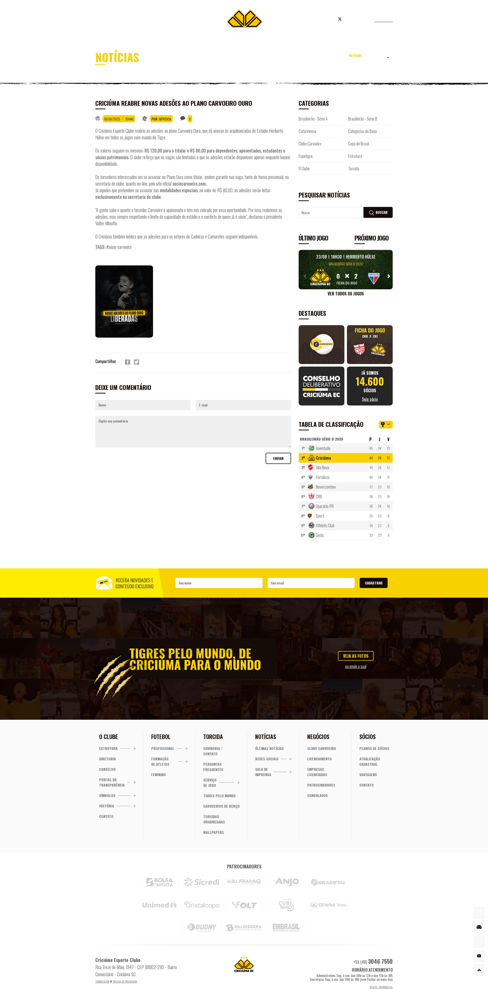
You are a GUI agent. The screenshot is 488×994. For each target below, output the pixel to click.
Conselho (107, 769)
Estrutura (355, 156)
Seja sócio (178, 20)
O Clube (304, 168)
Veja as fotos (356, 656)
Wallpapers (213, 832)
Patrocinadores (321, 785)
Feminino (158, 774)
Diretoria (107, 758)
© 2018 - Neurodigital (381, 987)
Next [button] (387, 276)
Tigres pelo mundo (219, 795)
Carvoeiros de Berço (221, 806)
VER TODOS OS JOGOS (346, 294)
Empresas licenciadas (317, 771)
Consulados (317, 795)
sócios (370, 386)
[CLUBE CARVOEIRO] (479, 941)
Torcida (353, 168)
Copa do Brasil (358, 144)
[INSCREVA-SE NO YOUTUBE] (479, 956)
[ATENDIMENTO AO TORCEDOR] (479, 927)
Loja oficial (308, 20)
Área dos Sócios (137, 20)
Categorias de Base (362, 131)
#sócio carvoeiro (118, 247)
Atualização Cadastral (369, 761)
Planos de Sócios (374, 748)
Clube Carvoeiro (310, 144)
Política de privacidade (125, 981)
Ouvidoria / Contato (213, 751)
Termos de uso (102, 981)
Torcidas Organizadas (214, 819)
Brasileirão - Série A (313, 119)
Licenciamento (319, 758)
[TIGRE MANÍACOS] (479, 913)
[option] (128, 301)
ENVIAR (278, 458)
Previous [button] (303, 276)
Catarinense (307, 131)
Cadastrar (374, 582)
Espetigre (306, 156)
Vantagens (368, 774)
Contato (106, 816)
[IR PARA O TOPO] (479, 970)
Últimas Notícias (269, 748)
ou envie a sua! (356, 666)
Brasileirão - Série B (362, 119)
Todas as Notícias (366, 58)
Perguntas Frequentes (213, 766)
